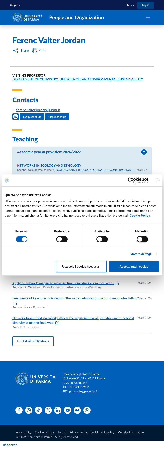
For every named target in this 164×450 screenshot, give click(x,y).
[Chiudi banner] (158, 180)
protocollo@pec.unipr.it (83, 391)
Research (10, 445)
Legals (62, 432)
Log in (145, 5)
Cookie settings (44, 432)
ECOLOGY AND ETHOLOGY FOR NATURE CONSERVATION (93, 170)
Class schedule (57, 117)
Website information (131, 432)
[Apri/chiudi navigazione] (148, 17)
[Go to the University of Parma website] (28, 17)
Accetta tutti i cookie (134, 266)
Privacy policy (78, 432)
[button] (15, 5)
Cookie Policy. (140, 215)
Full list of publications (33, 341)
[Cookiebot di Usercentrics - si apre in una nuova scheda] (130, 180)
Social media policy (102, 432)
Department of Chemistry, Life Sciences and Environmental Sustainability (77, 79)
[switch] (62, 239)
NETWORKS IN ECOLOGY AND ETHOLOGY (49, 165)
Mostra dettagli (141, 254)
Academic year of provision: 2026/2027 (49, 152)
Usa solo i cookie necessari (81, 266)
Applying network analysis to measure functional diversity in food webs (63, 283)
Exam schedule (32, 117)
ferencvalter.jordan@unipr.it (38, 110)
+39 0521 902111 (78, 387)
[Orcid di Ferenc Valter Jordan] (15, 116)
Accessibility (23, 432)
